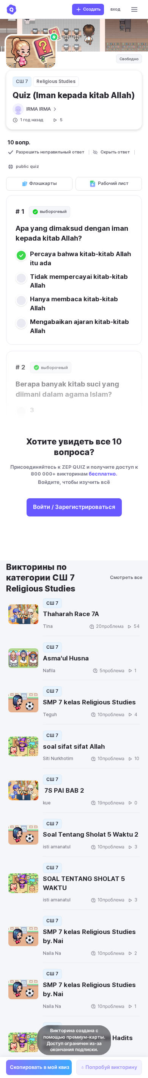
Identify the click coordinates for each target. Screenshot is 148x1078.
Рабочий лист (113, 183)
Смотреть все (127, 577)
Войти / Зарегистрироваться (74, 507)
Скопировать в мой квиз (39, 1067)
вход (115, 9)
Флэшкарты (43, 183)
